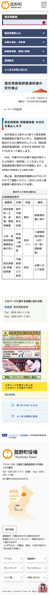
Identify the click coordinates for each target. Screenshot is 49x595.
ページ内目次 (14, 109)
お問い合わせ (33, 577)
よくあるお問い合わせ (16, 70)
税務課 (8, 307)
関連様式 (9, 60)
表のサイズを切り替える (24, 192)
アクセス (8, 559)
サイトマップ (10, 568)
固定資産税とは (13, 33)
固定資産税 (24, 435)
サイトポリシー (34, 568)
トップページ (13, 435)
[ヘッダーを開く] (44, 5)
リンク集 (8, 577)
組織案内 (31, 559)
